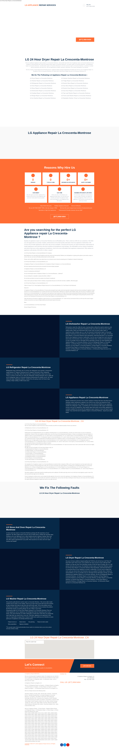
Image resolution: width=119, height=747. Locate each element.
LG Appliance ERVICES (32, 673)
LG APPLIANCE (40, 5)
